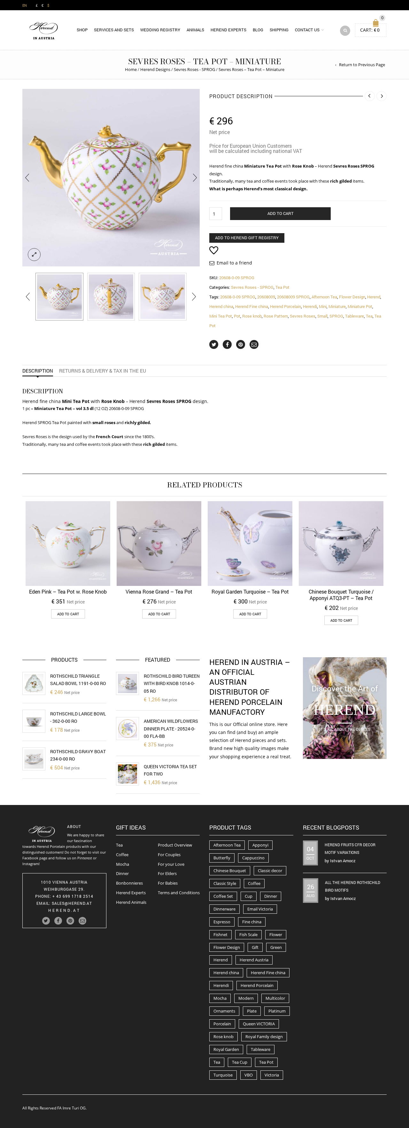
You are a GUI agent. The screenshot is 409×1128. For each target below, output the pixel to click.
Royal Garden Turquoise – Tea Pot (250, 591)
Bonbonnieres (129, 883)
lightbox (34, 254)
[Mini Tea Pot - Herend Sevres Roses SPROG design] (111, 297)
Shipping (279, 29)
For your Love (171, 864)
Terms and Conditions (179, 892)
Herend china (221, 306)
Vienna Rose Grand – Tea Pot (159, 591)
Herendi (310, 306)
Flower (275, 934)
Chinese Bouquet (229, 870)
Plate (252, 1011)
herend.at (64, 910)
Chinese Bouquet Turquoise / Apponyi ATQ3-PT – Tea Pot (341, 594)
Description (37, 370)
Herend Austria (254, 960)
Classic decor (270, 870)
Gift (255, 947)
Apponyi (260, 845)
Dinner (122, 873)
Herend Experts (228, 29)
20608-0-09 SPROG (237, 297)
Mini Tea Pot (220, 316)
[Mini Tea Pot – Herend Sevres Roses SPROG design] (59, 297)
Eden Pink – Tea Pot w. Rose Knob (68, 591)
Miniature (337, 306)
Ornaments (224, 1011)
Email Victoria (260, 909)
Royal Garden (226, 1049)
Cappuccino (253, 858)
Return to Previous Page (362, 64)
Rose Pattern (276, 316)
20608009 (266, 297)
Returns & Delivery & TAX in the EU (102, 370)
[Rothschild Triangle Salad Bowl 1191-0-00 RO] (33, 683)
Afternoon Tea (324, 297)
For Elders (167, 873)
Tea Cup (239, 1062)
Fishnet (220, 934)
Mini (323, 306)
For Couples (169, 854)
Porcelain (222, 1024)
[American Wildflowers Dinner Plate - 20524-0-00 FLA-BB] (127, 728)
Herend (373, 297)
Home (131, 69)
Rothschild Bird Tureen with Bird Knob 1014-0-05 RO (172, 683)
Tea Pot (282, 287)
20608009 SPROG (293, 297)
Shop (82, 29)
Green (276, 947)
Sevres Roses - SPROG (194, 69)
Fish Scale (248, 934)
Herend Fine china (251, 306)
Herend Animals (131, 902)
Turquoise (223, 1075)
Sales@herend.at (72, 903)
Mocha (122, 864)
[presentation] (27, 177)
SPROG (336, 316)
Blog (258, 29)
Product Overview (175, 845)
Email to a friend (234, 263)
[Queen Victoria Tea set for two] (127, 773)
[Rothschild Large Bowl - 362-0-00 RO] (33, 721)
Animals (195, 29)
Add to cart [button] (68, 613)
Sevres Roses (302, 316)
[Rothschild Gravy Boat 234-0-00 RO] (33, 758)
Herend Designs (155, 69)
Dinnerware (224, 909)
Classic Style (224, 883)
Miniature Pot (360, 306)
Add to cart (280, 213)
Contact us (307, 29)
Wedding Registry (160, 29)
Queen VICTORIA (259, 1024)
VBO (248, 1075)
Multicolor (275, 998)
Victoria (272, 1075)
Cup (248, 896)
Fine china (251, 922)
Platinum (277, 1011)
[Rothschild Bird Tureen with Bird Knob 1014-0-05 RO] (127, 683)
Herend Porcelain (285, 306)
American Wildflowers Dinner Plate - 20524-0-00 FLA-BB (171, 728)
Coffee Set (223, 896)
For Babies (168, 883)
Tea (369, 316)
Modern (246, 998)
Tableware (354, 316)
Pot (237, 316)
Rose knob (252, 316)
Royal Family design (264, 1036)
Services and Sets (114, 29)
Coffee (122, 854)
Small (322, 316)
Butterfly (221, 858)
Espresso (221, 922)
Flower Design (352, 297)
